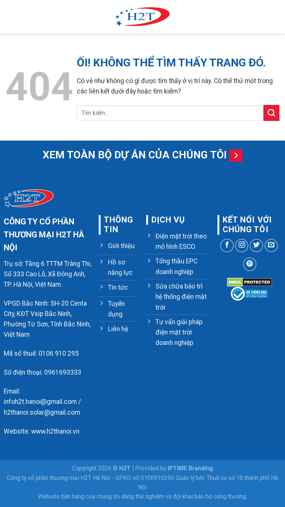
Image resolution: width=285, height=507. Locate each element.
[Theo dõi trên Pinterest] (249, 264)
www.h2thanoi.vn (55, 431)
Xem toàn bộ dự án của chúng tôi (135, 155)
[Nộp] (271, 113)
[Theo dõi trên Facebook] (226, 245)
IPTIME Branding (190, 468)
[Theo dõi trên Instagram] (241, 245)
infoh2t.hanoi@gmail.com (40, 401)
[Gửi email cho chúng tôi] (271, 245)
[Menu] (11, 16)
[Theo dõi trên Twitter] (256, 245)
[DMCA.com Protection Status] (249, 281)
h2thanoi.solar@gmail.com (42, 412)
